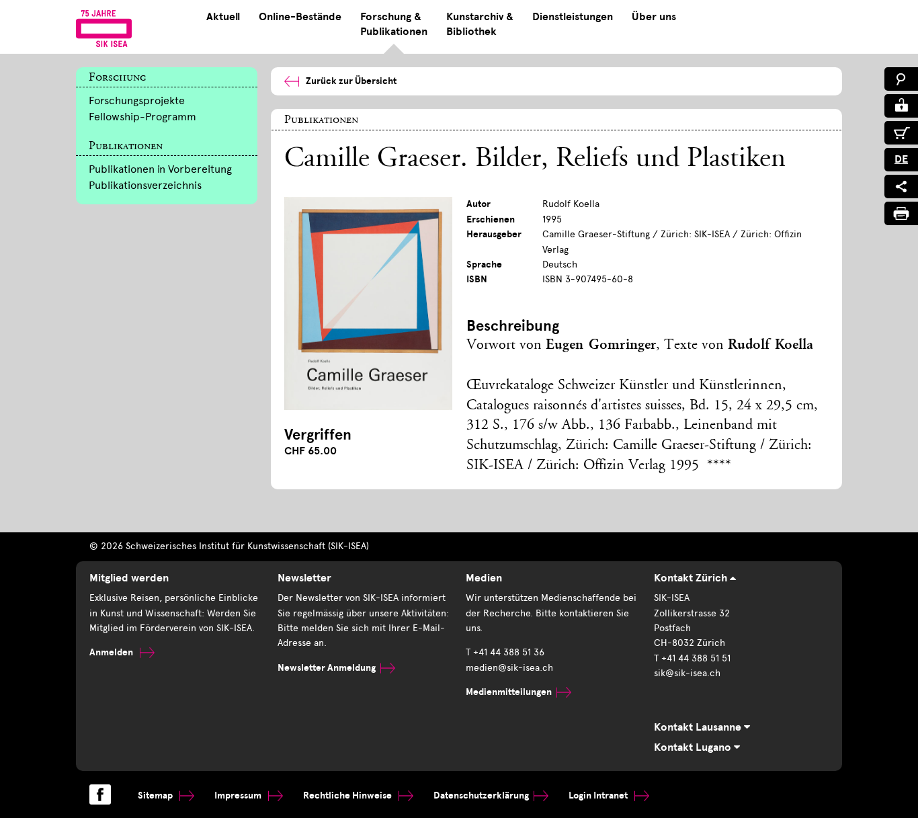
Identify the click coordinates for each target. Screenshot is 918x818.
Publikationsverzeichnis (145, 185)
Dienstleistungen (572, 17)
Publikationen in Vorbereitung (160, 169)
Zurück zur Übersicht (351, 81)
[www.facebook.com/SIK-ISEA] (100, 794)
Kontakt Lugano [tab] (694, 747)
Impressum (238, 795)
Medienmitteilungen (509, 692)
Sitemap (156, 795)
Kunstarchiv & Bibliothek (479, 24)
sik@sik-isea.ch (687, 673)
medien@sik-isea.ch (509, 667)
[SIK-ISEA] (104, 28)
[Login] (901, 106)
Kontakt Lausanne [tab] (699, 727)
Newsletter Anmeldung (327, 667)
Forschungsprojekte (137, 100)
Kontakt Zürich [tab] (692, 578)
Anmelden (112, 652)
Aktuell (223, 17)
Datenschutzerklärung (481, 795)
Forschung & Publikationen (393, 24)
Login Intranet (599, 795)
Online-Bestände (300, 17)
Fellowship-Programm (142, 116)
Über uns (654, 17)
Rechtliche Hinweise (348, 795)
